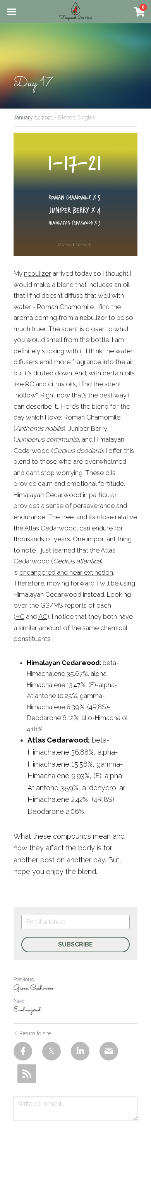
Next (19, 1001)
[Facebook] (23, 1051)
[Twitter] (51, 1051)
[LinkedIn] (80, 1051)
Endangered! (28, 1010)
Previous (24, 979)
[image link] (75, 11)
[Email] (109, 1051)
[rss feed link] (26, 1073)
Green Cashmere (33, 988)
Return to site (35, 1033)
